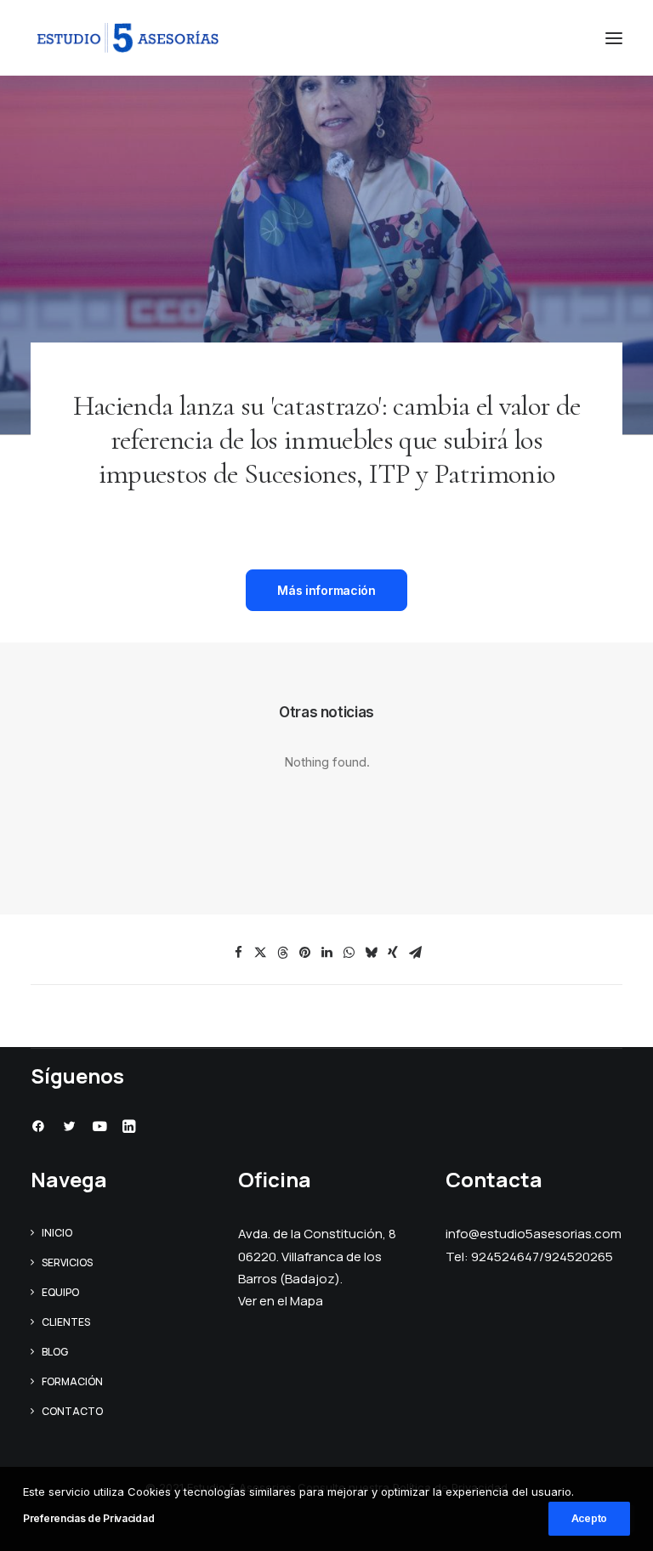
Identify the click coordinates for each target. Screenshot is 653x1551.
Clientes (66, 1322)
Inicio (57, 1233)
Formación (72, 1381)
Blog (55, 1351)
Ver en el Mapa (280, 1301)
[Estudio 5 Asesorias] (127, 38)
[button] (614, 38)
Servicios (67, 1262)
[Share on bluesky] (371, 952)
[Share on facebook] (238, 952)
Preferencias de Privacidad (88, 1518)
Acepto (589, 1518)
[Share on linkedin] (326, 952)
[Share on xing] (393, 952)
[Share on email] (415, 952)
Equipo (60, 1292)
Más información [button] (326, 590)
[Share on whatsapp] (348, 952)
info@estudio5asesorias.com (534, 1233)
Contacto (72, 1411)
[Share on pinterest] (304, 952)
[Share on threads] (282, 952)
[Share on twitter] (260, 952)
